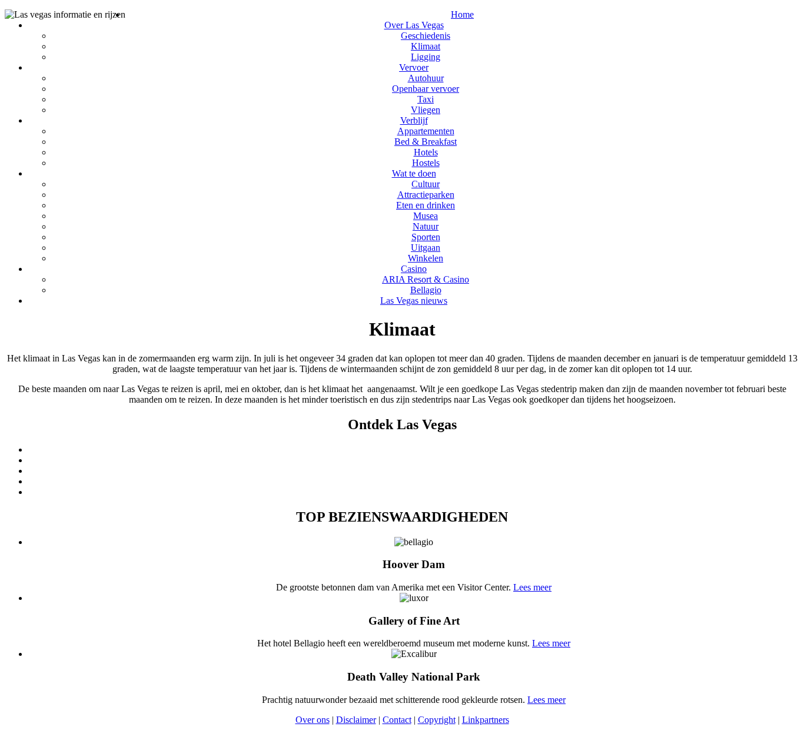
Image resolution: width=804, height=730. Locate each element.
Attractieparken (425, 195)
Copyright (437, 720)
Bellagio (425, 290)
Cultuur (425, 184)
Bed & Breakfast (425, 142)
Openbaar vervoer (425, 89)
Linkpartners (485, 720)
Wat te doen (414, 173)
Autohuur (426, 78)
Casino (414, 269)
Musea (425, 216)
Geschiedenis (425, 36)
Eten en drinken (425, 205)
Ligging (425, 57)
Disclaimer (356, 720)
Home (462, 14)
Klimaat (425, 46)
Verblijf (414, 120)
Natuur (425, 226)
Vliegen (425, 110)
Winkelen (425, 258)
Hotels (426, 152)
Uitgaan (425, 248)
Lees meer (532, 587)
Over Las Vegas (414, 25)
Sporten (425, 237)
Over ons (312, 720)
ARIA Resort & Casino (425, 279)
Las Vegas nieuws (413, 301)
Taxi (425, 99)
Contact (397, 720)
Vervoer (413, 67)
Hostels (426, 163)
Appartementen (425, 131)
